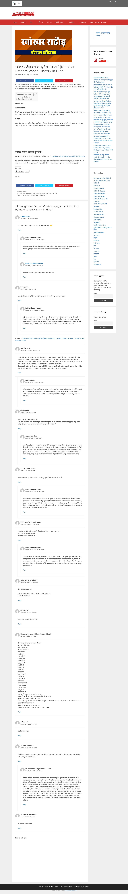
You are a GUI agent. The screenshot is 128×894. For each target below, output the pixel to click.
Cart (115, 1)
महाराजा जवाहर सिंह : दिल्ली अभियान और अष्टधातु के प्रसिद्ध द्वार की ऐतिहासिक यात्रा (103, 80)
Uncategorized (99, 214)
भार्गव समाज (97, 243)
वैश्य (95, 259)
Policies (71, 22)
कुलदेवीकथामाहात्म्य (59, 22)
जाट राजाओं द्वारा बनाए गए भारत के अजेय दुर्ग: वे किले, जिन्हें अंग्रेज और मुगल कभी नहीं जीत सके (103, 87)
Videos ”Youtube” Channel (98, 22)
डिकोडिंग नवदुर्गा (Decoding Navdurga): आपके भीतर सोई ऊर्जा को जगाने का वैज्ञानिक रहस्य (103, 113)
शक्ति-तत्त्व (49, 22)
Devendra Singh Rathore (34, 263)
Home (15, 22)
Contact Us (83, 22)
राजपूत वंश (19, 191)
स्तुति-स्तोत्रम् (97, 264)
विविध (95, 256)
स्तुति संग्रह (40, 22)
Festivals (97, 186)
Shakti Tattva (98, 212)
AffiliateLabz (25, 216)
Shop (110, 1)
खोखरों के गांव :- (27, 97)
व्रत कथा (96, 262)
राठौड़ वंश (25, 191)
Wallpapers (97, 220)
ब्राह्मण (95, 238)
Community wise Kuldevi (102, 178)
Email (95, 293)
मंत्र (95, 246)
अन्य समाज (96, 222)
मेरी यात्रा (96, 248)
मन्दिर (31, 22)
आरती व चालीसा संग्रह (100, 225)
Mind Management (100, 204)
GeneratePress (84, 887)
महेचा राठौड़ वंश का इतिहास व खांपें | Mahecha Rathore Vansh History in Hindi (37, 193)
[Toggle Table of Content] (34, 94)
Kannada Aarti (99, 188)
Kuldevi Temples (99, 193)
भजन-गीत (96, 240)
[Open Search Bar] (113, 22)
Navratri (96, 206)
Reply (19, 230)
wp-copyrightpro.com (71, 890)
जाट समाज (96, 235)
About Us (23, 22)
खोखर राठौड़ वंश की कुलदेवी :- (25, 99)
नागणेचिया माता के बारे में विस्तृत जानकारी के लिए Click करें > (68, 156)
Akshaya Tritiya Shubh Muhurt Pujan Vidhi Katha (31, 195)
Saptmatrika (98, 209)
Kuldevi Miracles (99, 191)
